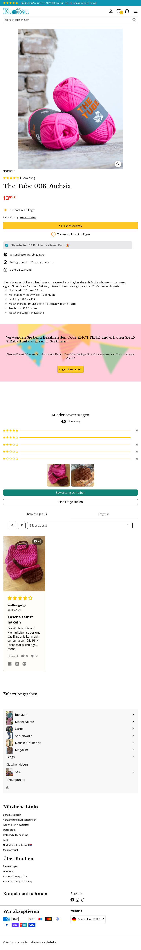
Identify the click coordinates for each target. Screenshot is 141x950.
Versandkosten (28, 217)
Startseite (8, 171)
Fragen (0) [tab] (104, 514)
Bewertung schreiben (70, 493)
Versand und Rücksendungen (19, 819)
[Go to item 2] (82, 475)
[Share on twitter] (17, 664)
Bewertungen (10, 866)
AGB (5, 839)
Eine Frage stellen (70, 502)
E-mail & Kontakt (12, 814)
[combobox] (70, 19)
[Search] (134, 19)
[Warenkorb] (127, 11)
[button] (11, 178)
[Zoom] (118, 164)
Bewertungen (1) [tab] (37, 514)
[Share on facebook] (10, 664)
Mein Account (10, 850)
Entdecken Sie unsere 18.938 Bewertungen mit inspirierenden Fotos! (59, 3)
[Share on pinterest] (24, 664)
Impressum (9, 829)
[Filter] (22, 525)
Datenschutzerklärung (15, 835)
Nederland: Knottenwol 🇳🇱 (17, 845)
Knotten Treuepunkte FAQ (17, 881)
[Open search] (12, 525)
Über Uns (8, 871)
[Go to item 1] (58, 475)
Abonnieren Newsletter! (16, 824)
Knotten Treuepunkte (15, 876)
